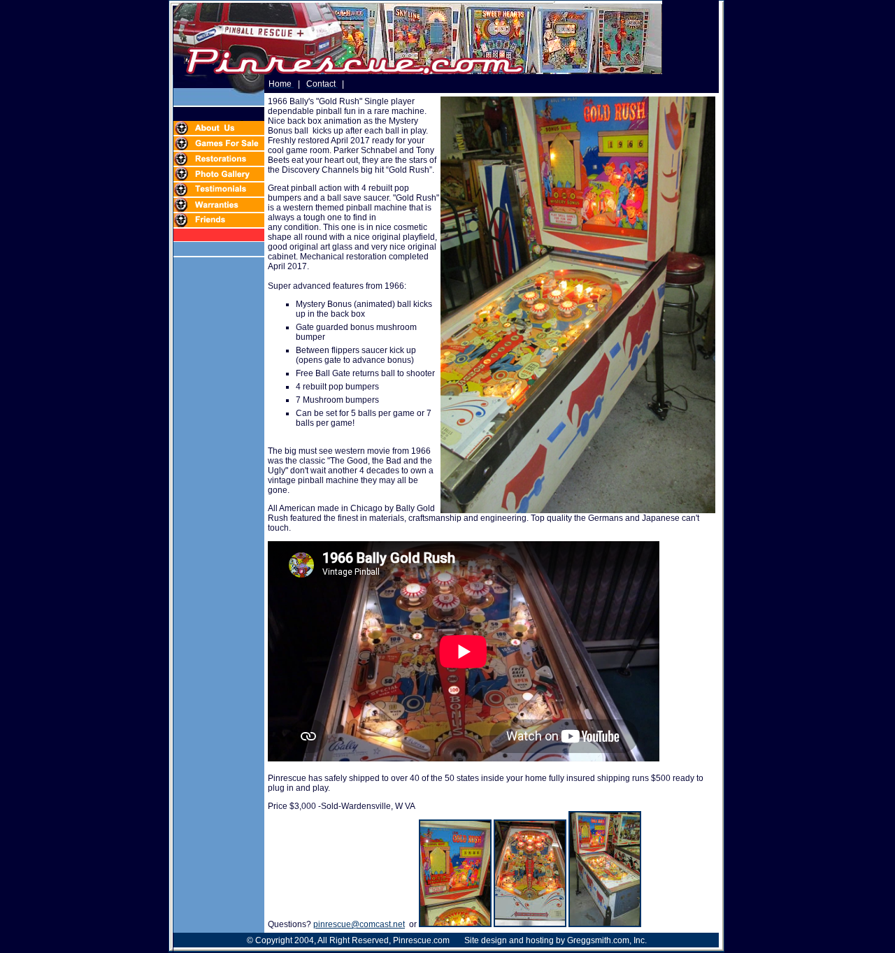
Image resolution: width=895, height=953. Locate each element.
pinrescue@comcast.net (359, 924)
